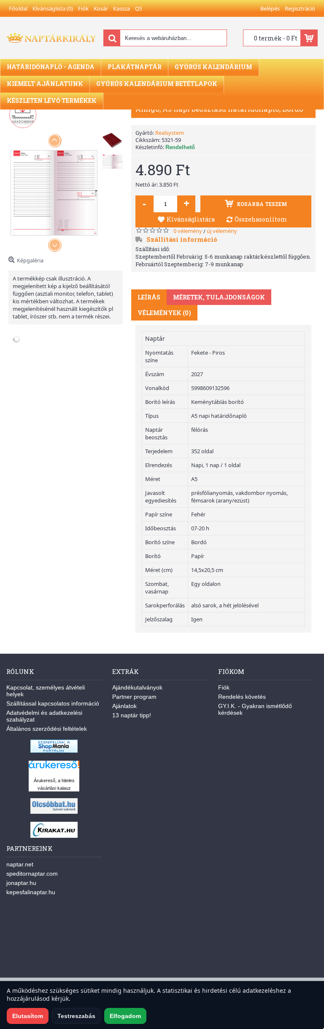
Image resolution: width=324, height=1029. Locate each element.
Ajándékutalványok (137, 687)
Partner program (134, 696)
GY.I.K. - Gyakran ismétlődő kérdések (255, 709)
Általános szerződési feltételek (46, 728)
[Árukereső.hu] (54, 768)
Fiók (224, 687)
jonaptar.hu (21, 882)
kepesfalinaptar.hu (30, 892)
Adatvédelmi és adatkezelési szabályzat (44, 716)
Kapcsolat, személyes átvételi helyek (45, 691)
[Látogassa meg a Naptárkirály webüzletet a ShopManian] (54, 750)
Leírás (149, 297)
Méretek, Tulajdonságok (219, 297)
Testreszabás (76, 1016)
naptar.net (19, 864)
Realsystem (169, 132)
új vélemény (222, 231)
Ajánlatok (124, 706)
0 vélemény (187, 231)
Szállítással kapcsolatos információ (52, 703)
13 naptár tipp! (131, 715)
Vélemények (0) (164, 313)
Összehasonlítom (261, 219)
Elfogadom (125, 1016)
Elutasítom (27, 1016)
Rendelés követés (242, 696)
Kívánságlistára (191, 219)
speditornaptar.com (32, 873)
